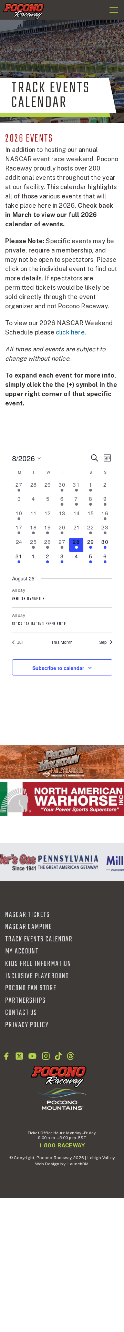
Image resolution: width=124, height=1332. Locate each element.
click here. (71, 332)
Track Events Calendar (39, 939)
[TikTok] (58, 1056)
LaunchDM (78, 1163)
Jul (20, 642)
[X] (19, 1056)
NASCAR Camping (28, 927)
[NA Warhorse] (62, 799)
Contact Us (21, 1013)
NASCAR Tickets (27, 915)
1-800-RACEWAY (62, 1145)
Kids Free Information (38, 964)
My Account (22, 951)
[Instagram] (46, 1056)
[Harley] (62, 761)
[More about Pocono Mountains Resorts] (62, 1098)
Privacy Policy (27, 1025)
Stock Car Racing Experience (39, 624)
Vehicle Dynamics (28, 599)
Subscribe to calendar (58, 667)
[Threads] (70, 1056)
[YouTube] (32, 1056)
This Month (62, 642)
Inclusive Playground (37, 976)
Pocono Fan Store (30, 988)
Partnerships (25, 1000)
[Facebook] (6, 1056)
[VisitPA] (67, 862)
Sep (103, 642)
